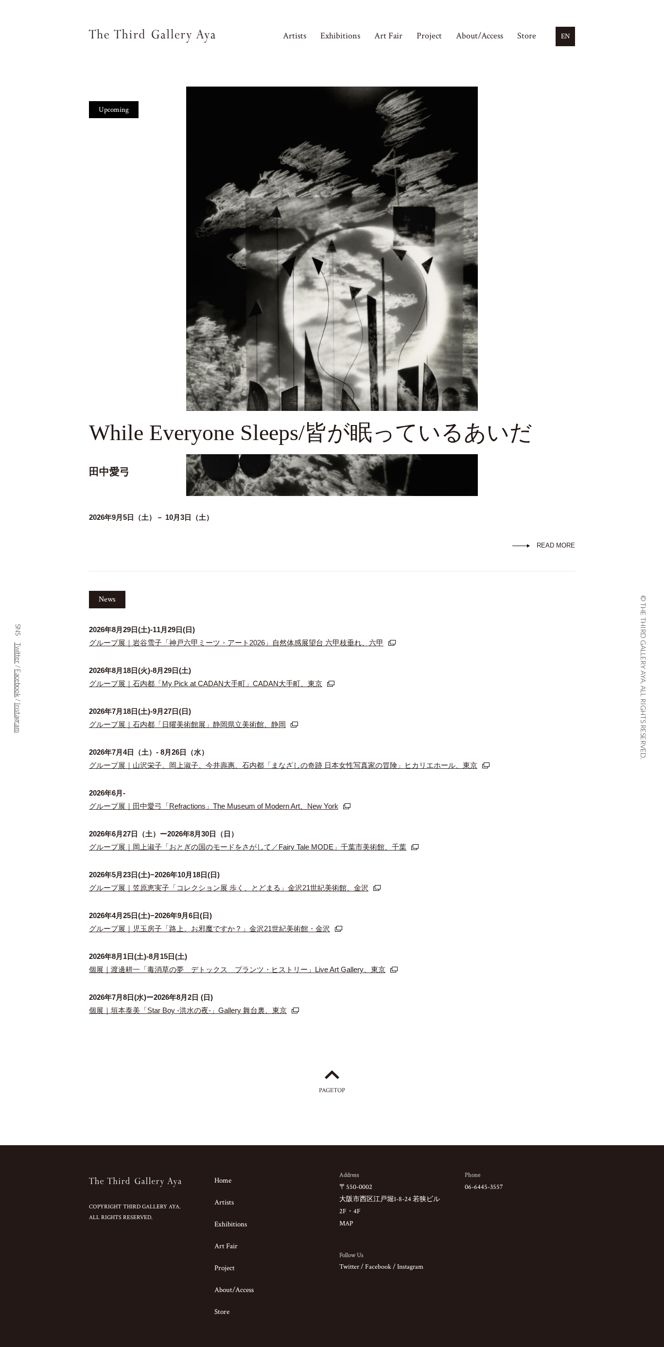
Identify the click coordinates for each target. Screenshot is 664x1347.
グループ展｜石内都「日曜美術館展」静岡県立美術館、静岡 (187, 724)
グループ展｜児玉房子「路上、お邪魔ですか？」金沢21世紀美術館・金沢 (209, 928)
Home (222, 1180)
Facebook (378, 1266)
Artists (294, 35)
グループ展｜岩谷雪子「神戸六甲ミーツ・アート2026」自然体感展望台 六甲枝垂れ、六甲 (236, 642)
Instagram (410, 1266)
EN (565, 36)
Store (526, 35)
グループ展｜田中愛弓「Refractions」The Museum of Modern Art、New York (213, 806)
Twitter (349, 1266)
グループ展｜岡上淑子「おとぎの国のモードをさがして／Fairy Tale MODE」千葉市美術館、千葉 (247, 847)
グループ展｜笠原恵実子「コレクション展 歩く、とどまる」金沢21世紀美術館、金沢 (228, 888)
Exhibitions (340, 35)
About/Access (479, 35)
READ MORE (556, 545)
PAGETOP (332, 1090)
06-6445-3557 (484, 1187)
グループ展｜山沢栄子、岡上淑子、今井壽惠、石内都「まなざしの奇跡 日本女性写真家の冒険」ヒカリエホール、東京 (283, 765)
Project (429, 35)
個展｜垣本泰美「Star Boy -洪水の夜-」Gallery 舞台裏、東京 (188, 1010)
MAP (346, 1223)
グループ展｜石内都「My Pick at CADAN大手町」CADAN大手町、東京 (205, 683)
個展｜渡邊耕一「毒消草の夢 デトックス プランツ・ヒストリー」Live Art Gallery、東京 (237, 969)
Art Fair (388, 35)
